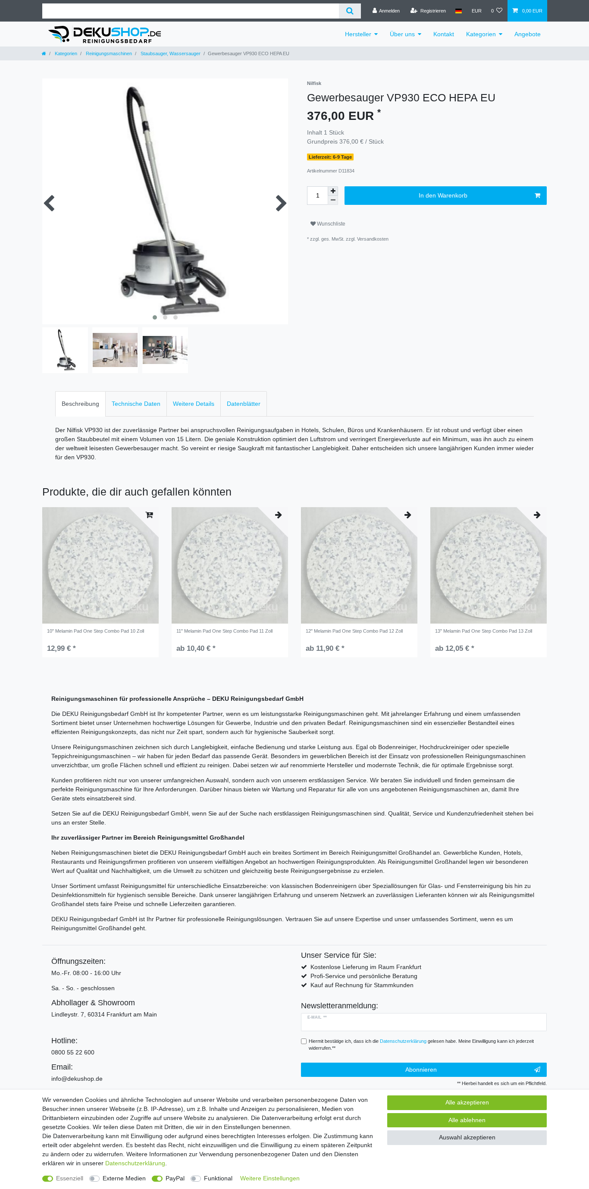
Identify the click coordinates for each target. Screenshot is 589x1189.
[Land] (459, 11)
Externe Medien (124, 1178)
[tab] (80, 404)
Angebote (527, 34)
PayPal (175, 1178)
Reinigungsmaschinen (108, 53)
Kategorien (481, 34)
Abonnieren (421, 1069)
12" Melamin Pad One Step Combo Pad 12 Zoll (354, 631)
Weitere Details (193, 403)
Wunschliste (330, 224)
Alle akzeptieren (467, 1102)
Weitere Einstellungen (270, 1178)
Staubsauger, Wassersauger (170, 53)
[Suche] (350, 11)
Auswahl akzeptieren (467, 1137)
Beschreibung (80, 403)
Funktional (218, 1178)
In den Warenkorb (443, 195)
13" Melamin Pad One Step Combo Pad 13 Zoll (483, 631)
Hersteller (358, 34)
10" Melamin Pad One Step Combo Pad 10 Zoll (95, 631)
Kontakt (443, 34)
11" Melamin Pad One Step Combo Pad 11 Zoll (224, 631)
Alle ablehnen (467, 1120)
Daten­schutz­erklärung (135, 1163)
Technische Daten (136, 403)
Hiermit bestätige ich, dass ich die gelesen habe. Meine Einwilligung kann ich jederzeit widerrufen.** (421, 1044)
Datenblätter (243, 403)
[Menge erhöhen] (333, 191)
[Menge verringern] (333, 200)
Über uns (402, 34)
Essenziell (69, 1178)
